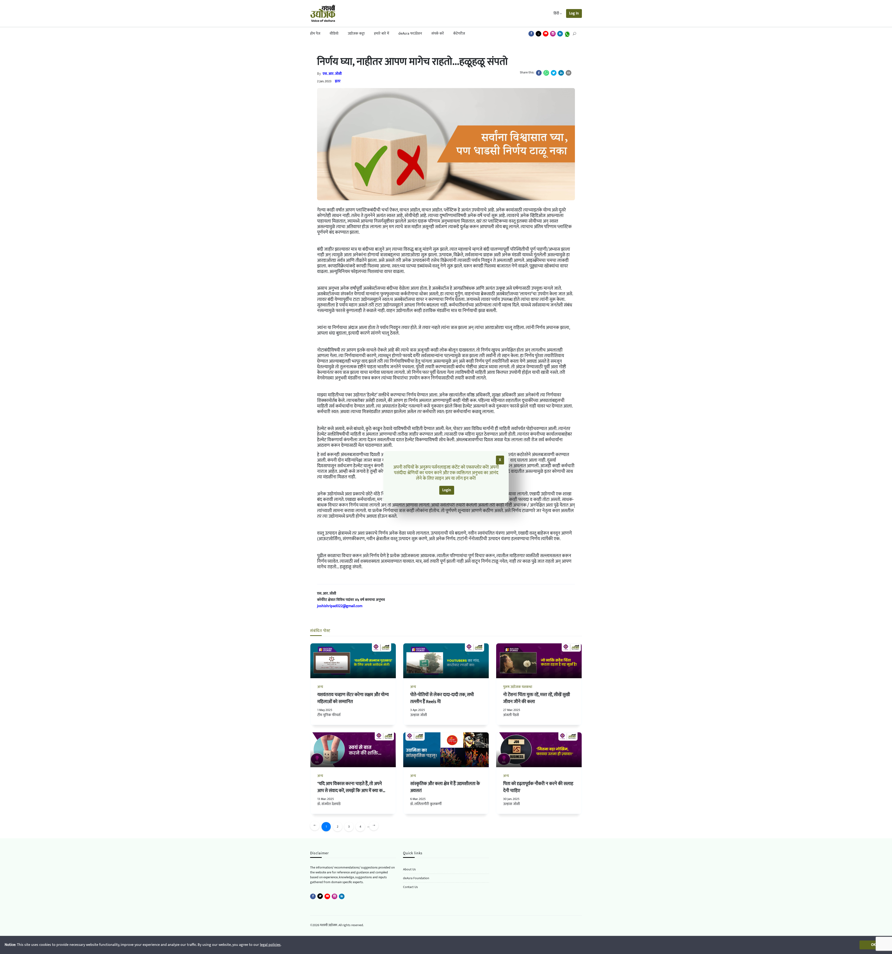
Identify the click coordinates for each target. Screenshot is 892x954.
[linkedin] (561, 73)
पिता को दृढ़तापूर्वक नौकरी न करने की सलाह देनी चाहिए (538, 787)
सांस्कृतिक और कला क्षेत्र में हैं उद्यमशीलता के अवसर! (445, 787)
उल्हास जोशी (418, 715)
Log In (574, 13)
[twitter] (554, 73)
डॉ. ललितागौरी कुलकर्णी (426, 804)
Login (446, 490)
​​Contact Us (410, 887)
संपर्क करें (437, 33)
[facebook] (539, 73)
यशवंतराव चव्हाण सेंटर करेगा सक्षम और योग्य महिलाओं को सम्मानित (353, 698)
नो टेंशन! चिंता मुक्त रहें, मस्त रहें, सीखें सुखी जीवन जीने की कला (536, 698)
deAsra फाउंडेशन (410, 33)
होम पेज (315, 33)
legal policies (270, 945)
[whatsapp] (546, 73)
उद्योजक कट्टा (356, 33)
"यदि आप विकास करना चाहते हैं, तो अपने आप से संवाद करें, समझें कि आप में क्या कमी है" (351, 791)
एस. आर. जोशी (332, 74)
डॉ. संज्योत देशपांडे (329, 804)
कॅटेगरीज (459, 33)
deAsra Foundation (416, 878)
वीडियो (334, 33)
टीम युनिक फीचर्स (329, 715)
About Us (409, 869)
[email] (568, 73)
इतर (338, 81)
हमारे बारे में (381, 33)
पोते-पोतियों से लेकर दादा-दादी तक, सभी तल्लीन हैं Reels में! (442, 698)
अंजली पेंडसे (511, 715)
